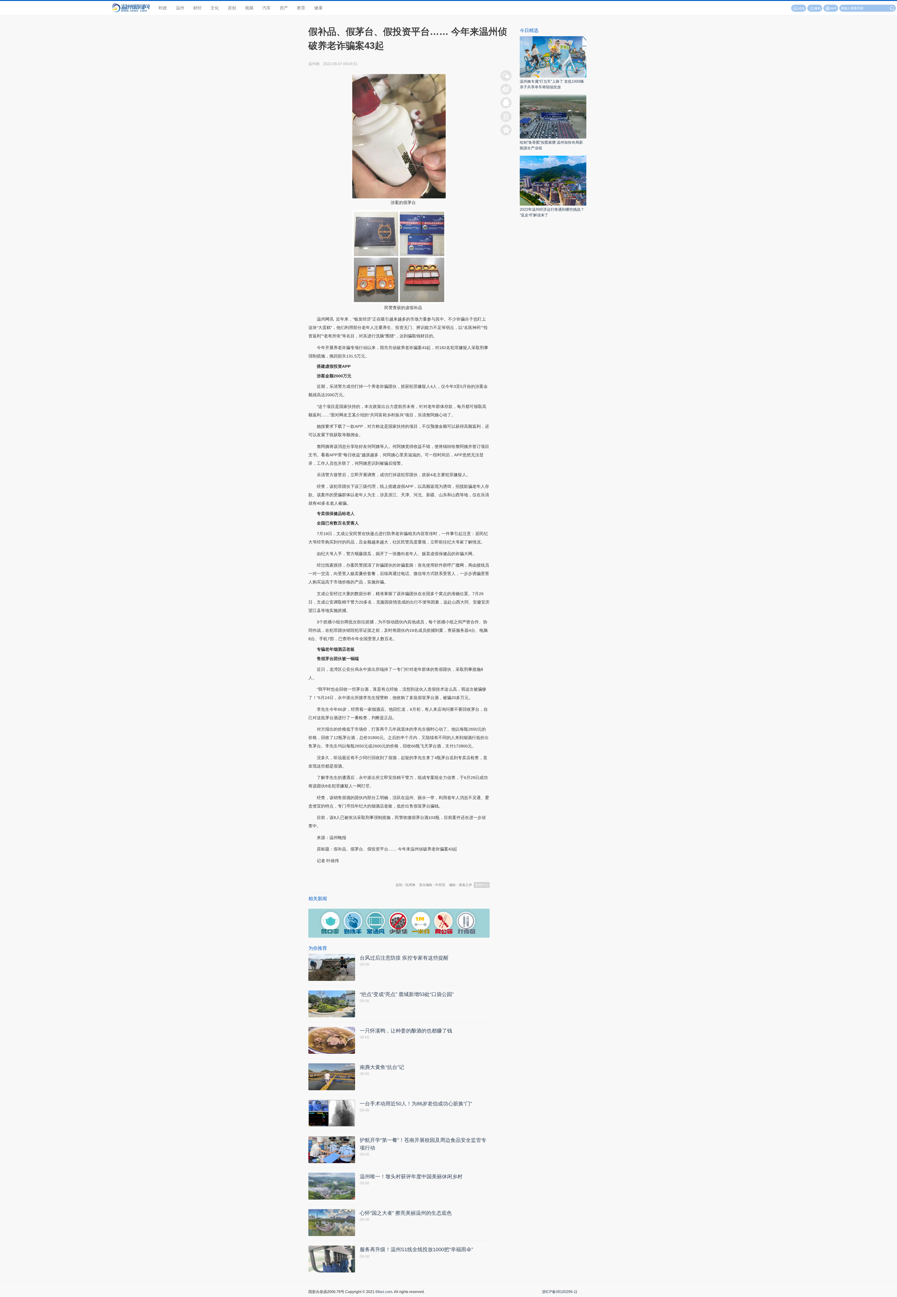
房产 (284, 8)
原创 (232, 8)
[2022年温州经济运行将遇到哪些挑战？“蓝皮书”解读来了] (553, 180)
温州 (180, 8)
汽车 (266, 8)
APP (833, 8)
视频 (249, 8)
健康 (318, 8)
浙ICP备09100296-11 (559, 1292)
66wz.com (383, 1292)
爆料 (817, 8)
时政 (163, 8)
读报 (801, 8)
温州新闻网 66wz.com (349, 872)
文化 (214, 8)
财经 (197, 8)
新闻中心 (481, 885)
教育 (301, 8)
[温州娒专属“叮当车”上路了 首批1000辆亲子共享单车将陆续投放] (553, 57)
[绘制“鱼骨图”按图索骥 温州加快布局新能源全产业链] (553, 116)
